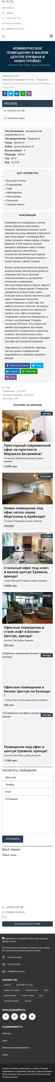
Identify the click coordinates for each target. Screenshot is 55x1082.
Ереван (18, 142)
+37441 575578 (13, 964)
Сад (41, 996)
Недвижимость (13, 347)
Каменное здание (12, 990)
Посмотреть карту (16, 118)
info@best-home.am (14, 29)
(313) (10, 76)
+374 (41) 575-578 (15, 111)
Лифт (46, 990)
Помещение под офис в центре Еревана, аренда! (25, 749)
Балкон (7, 985)
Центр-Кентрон (22, 146)
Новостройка (28, 996)
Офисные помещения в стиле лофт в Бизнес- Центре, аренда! (24, 631)
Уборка (27, 1001)
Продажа (33, 138)
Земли (5, 1055)
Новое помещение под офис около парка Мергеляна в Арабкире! (24, 512)
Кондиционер (32, 990)
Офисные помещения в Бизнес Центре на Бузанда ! (27, 691)
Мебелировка (10, 996)
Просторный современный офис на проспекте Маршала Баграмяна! (27, 449)
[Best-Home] (27, 878)
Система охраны (11, 1001)
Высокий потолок (24, 985)
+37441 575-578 (13, 18)
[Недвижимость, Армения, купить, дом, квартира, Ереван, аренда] (2, 36)
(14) (17, 80)
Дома (4, 1040)
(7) (42, 80)
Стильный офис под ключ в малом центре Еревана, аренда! (26, 572)
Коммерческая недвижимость (15, 1048)
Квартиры (6, 1033)
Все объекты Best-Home (27, 924)
